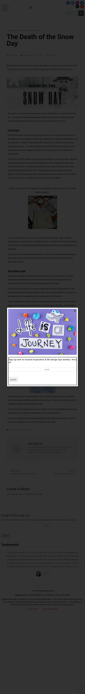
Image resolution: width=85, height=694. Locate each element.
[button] (75, 311)
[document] (42, 347)
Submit (13, 380)
